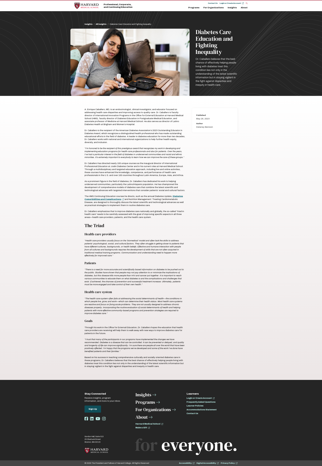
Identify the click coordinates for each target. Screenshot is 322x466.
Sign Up (93, 409)
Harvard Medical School (147, 424)
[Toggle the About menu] (248, 7)
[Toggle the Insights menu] (238, 7)
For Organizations (213, 7)
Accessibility (185, 463)
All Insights (101, 24)
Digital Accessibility (206, 463)
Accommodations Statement (202, 410)
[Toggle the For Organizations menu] (225, 7)
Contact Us (213, 3)
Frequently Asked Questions (201, 402)
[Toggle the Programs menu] (201, 7)
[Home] (86, 6)
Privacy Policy (228, 463)
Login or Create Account (230, 3)
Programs (193, 7)
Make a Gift (141, 428)
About (244, 7)
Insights (232, 7)
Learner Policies (195, 406)
